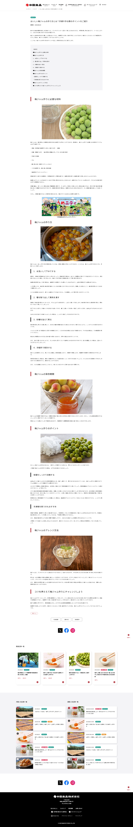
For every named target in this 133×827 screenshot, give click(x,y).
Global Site (56, 816)
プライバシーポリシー (67, 816)
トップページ (28, 9)
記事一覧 (66, 619)
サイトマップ (78, 816)
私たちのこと (46, 5)
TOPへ (128, 637)
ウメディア (54, 5)
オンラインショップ (92, 5)
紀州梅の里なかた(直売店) (60, 812)
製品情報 (61, 5)
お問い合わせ (79, 808)
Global (104, 4)
